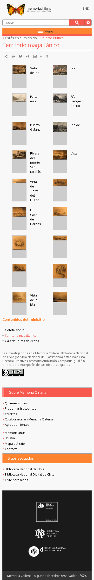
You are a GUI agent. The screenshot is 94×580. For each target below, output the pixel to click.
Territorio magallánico (21, 335)
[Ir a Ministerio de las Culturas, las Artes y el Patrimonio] (47, 512)
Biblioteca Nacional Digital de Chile (29, 474)
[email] (35, 56)
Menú (49, 31)
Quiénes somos (16, 403)
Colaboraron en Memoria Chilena (29, 419)
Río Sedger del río (76, 101)
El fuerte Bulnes (51, 38)
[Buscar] (77, 22)
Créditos (11, 414)
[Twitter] (47, 56)
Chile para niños (16, 480)
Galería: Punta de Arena (22, 341)
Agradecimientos (17, 424)
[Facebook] (41, 56)
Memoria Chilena (29, 10)
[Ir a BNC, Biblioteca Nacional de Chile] (47, 533)
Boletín (10, 438)
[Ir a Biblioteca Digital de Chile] (47, 552)
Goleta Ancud (15, 330)
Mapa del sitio (15, 443)
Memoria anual (16, 433)
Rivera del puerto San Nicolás (35, 162)
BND (86, 8)
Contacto (11, 449)
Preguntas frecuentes (20, 408)
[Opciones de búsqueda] (88, 22)
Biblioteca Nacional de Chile (25, 469)
